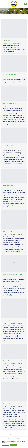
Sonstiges (5, 76)
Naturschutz (5, 147)
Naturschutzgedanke (10, 103)
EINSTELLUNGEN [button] (5, 445)
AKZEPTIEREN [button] (13, 445)
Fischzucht (6, 41)
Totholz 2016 (7, 321)
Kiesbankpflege (8, 185)
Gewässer (5, 43)
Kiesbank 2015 (7, 404)
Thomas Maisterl (20, 11)
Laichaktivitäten (8, 145)
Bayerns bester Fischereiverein (13, 274)
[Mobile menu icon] (25, 4)
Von (12, 43)
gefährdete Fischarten (10, 74)
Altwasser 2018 (8, 232)
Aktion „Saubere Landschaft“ (12, 361)
